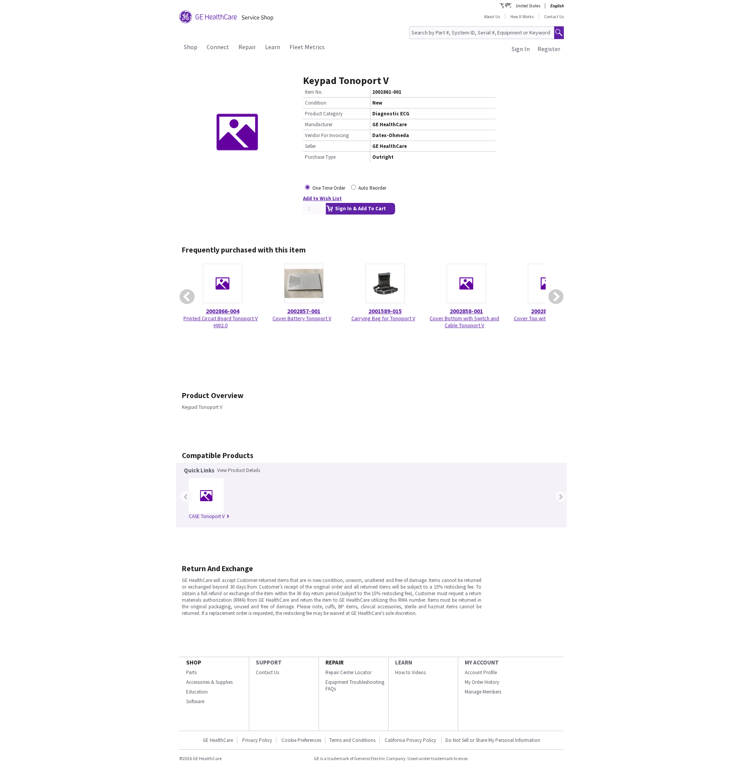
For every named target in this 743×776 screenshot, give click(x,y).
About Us (492, 16)
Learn (272, 47)
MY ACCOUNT (482, 662)
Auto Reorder (372, 188)
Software (195, 701)
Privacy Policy (257, 740)
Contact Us (554, 16)
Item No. (314, 92)
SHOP (193, 662)
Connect (218, 47)
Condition (315, 103)
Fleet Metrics (307, 47)
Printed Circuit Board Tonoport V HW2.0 (220, 322)
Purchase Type (320, 157)
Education (197, 691)
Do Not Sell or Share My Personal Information (492, 740)
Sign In (521, 49)
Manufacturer (318, 124)
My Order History (482, 682)
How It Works (522, 16)
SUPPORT (269, 662)
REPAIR (334, 662)
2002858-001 (466, 311)
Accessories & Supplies (209, 682)
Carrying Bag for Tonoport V (383, 318)
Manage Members (483, 691)
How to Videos (410, 672)
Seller (310, 146)
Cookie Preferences (301, 740)
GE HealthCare (218, 740)
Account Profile (481, 672)
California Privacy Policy (411, 740)
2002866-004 (222, 311)
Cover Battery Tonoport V (301, 318)
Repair (247, 47)
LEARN (403, 662)
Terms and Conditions (352, 740)
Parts (191, 672)
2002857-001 (303, 311)
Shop (190, 47)
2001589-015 (385, 311)
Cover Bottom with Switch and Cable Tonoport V (464, 322)
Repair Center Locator (348, 672)
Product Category (323, 113)
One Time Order (328, 188)
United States (528, 6)
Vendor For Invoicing (327, 135)
